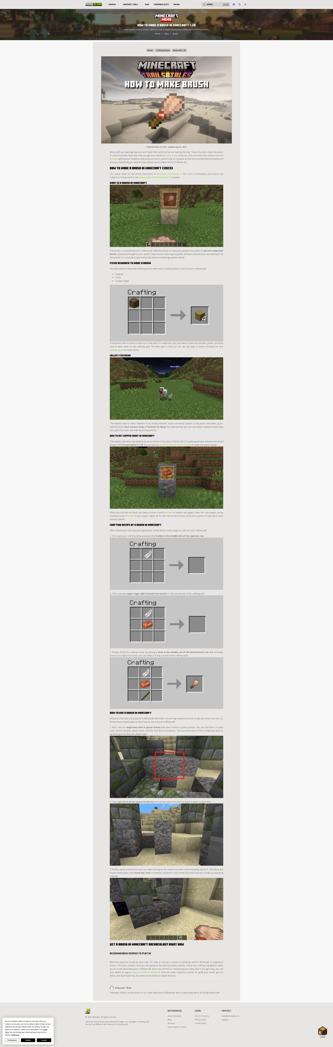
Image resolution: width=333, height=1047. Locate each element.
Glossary (171, 1023)
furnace (130, 515)
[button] (322, 1031)
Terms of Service (202, 1016)
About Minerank (174, 1016)
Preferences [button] (15, 1035)
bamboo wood (116, 349)
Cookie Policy (200, 1023)
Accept (44, 1040)
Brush (175, 33)
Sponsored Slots (161, 4)
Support (225, 1019)
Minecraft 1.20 (179, 50)
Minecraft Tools (130, 4)
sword (114, 158)
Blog (147, 4)
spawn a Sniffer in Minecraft (146, 972)
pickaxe (169, 512)
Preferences (12, 1040)
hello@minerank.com (230, 1016)
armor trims (171, 155)
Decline (28, 1040)
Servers (112, 4)
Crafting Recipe (163, 50)
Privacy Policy (200, 1019)
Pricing (176, 4)
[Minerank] (93, 4)
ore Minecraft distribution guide (175, 444)
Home (157, 33)
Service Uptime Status (177, 1027)
